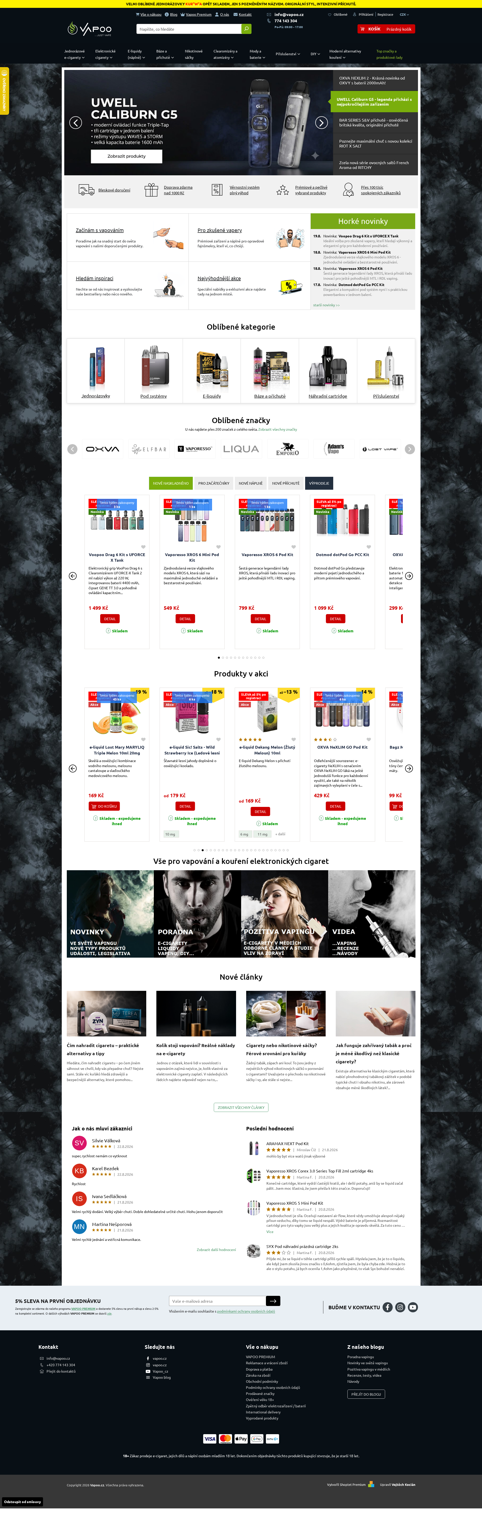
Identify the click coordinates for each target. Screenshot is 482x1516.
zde (109, 1313)
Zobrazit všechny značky (277, 429)
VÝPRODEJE (319, 483)
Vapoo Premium (199, 14)
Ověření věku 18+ (260, 1399)
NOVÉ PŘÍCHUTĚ (286, 483)
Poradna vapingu (360, 1356)
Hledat (246, 29)
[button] (77, 122)
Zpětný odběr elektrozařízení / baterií (276, 1406)
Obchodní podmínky (262, 1381)
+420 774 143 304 (61, 1364)
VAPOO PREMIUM (83, 1308)
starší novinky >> (326, 304)
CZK (403, 14)
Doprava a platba (259, 1369)
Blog (173, 14)
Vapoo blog (162, 1377)
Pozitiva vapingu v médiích (368, 1369)
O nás (224, 14)
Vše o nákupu (150, 14)
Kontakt (245, 14)
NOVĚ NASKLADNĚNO (171, 483)
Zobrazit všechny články (241, 1107)
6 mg (169, 834)
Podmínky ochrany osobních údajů (273, 1387)
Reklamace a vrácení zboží (267, 1362)
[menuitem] (76, 54)
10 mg (95, 834)
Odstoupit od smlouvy (22, 1501)
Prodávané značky (260, 1393)
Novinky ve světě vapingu (367, 1362)
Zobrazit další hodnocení (216, 1249)
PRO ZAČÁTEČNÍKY (213, 483)
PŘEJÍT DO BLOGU (366, 1394)
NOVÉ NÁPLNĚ (251, 483)
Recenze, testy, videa (364, 1375)
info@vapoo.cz (289, 14)
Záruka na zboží (258, 1375)
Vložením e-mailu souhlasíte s (222, 1311)
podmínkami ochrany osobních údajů (246, 1311)
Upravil (397, 1484)
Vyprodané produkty (262, 1418)
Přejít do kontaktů (61, 1371)
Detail (110, 618)
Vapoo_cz (160, 1371)
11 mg (187, 834)
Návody (353, 1381)
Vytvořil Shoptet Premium (346, 1484)
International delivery (263, 1412)
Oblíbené (340, 14)
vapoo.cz (160, 1358)
